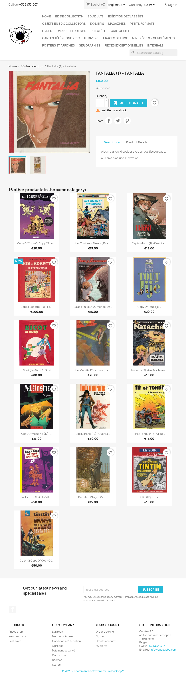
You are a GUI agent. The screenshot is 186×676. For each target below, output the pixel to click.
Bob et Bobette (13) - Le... (36, 306)
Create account (106, 641)
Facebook (12, 609)
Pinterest (127, 120)
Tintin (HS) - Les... (149, 497)
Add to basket (128, 103)
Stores (56, 664)
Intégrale (155, 45)
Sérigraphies (89, 45)
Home (46, 16)
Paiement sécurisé (63, 650)
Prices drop (16, 631)
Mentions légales (62, 636)
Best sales (15, 641)
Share (108, 120)
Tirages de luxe (115, 38)
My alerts (101, 645)
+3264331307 (28, 5)
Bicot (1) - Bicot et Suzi (36, 370)
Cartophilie (120, 31)
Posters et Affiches (58, 45)
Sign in (100, 636)
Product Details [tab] (136, 142)
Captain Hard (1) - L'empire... (149, 243)
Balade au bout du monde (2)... (93, 306)
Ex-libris (97, 24)
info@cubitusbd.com (163, 649)
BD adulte (96, 16)
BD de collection (69, 16)
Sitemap (57, 660)
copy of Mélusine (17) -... (36, 433)
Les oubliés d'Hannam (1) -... (92, 370)
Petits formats (142, 24)
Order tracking (105, 631)
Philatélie (99, 31)
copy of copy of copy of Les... (36, 243)
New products (17, 636)
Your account (107, 625)
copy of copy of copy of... (36, 560)
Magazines (117, 24)
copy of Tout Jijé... (149, 306)
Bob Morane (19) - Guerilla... (93, 433)
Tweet (118, 120)
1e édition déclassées (125, 16)
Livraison (57, 631)
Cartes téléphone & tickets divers (70, 38)
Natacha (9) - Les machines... (149, 370)
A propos (57, 645)
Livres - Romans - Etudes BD (64, 31)
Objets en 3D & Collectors (64, 24)
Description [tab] (112, 142)
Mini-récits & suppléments (153, 38)
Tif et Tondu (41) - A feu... (149, 433)
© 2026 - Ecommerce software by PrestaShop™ (93, 671)
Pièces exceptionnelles (123, 45)
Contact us (59, 655)
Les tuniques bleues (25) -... (92, 243)
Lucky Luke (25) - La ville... (36, 497)
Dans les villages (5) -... (93, 497)
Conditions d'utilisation (66, 641)
